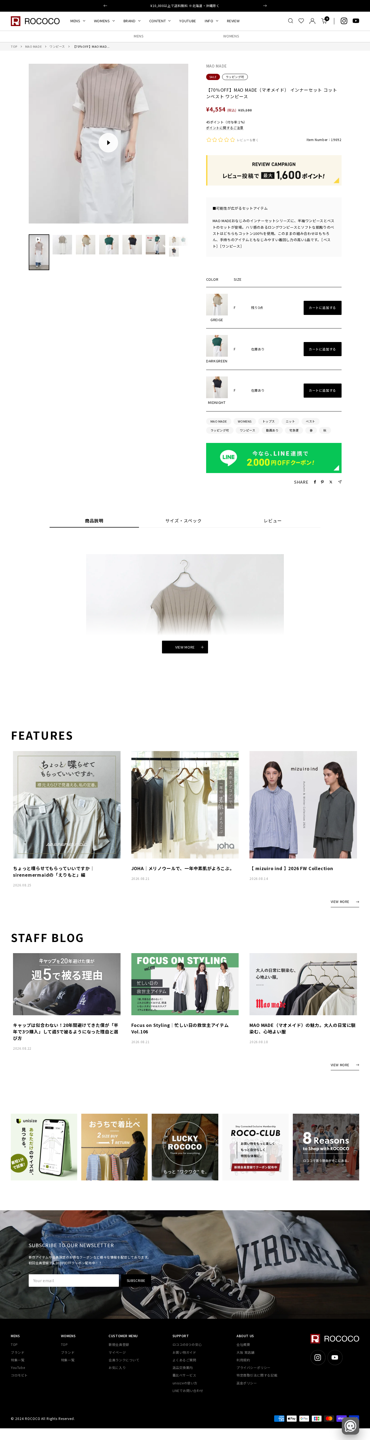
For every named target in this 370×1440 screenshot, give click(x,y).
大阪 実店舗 (245, 1352)
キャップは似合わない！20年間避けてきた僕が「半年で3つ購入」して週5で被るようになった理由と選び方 (65, 1031)
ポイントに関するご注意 (225, 127)
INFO (209, 20)
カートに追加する (322, 307)
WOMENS (102, 20)
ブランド (17, 1352)
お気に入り (117, 1367)
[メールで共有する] (340, 482)
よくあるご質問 (184, 1360)
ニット (290, 421)
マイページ (117, 1352)
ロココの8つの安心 (187, 1344)
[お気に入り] (301, 20)
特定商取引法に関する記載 (256, 1375)
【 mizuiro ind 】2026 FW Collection (291, 868)
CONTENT (157, 20)
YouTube (18, 1367)
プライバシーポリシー (253, 1367)
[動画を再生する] (108, 142)
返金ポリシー (246, 1383)
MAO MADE (33, 46)
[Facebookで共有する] (315, 482)
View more (185, 647)
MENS (75, 20)
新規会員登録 (119, 1344)
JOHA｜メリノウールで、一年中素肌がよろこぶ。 (182, 868)
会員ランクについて (124, 1360)
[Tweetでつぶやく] (331, 482)
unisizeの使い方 (185, 1383)
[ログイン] (312, 21)
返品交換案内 (183, 1367)
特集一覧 (17, 1360)
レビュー (273, 521)
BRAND (130, 20)
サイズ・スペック (183, 521)
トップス (268, 421)
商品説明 (94, 521)
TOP (14, 46)
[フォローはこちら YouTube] (356, 21)
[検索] (290, 21)
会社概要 (243, 1344)
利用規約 (243, 1360)
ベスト (310, 421)
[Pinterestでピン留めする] (322, 482)
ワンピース (57, 46)
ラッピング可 (235, 77)
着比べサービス (184, 1375)
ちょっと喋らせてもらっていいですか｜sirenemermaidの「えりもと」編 (53, 871)
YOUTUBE (187, 20)
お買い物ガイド (184, 1352)
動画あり (272, 430)
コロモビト (19, 1375)
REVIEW (233, 20)
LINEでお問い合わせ (188, 1390)
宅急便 (294, 430)
